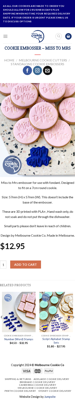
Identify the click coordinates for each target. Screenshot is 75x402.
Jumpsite (50, 396)
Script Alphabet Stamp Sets (56, 340)
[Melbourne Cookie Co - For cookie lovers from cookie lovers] (37, 36)
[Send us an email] (47, 70)
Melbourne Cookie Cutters (43, 60)
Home (9, 60)
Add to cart (25, 264)
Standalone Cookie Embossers (37, 64)
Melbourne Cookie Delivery (37, 387)
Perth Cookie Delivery (20, 390)
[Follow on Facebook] (27, 70)
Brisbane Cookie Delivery (37, 382)
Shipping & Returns (18, 379)
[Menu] (5, 36)
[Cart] (68, 36)
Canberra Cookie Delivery (37, 384)
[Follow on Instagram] (37, 70)
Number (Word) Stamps (18, 339)
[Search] (58, 36)
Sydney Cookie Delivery (54, 390)
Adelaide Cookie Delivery (51, 379)
